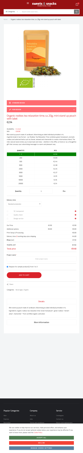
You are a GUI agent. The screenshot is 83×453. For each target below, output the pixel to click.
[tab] (41, 301)
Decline (41, 443)
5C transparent (19, 211)
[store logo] (44, 4)
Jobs (31, 419)
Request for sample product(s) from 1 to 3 (23, 267)
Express (6, 419)
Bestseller (7, 423)
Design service (18, 219)
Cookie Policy (38, 433)
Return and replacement (64, 423)
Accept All (41, 437)
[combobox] (47, 11)
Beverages (19, 290)
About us (33, 416)
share (11, 284)
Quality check (18, 215)
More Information (41, 322)
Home (5, 19)
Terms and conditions (37, 423)
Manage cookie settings (41, 448)
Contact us (59, 419)
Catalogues (60, 416)
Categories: (11, 290)
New (5, 416)
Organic (26, 290)
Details (41, 301)
